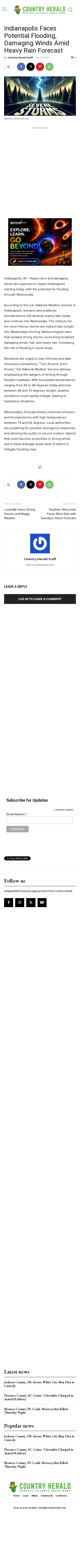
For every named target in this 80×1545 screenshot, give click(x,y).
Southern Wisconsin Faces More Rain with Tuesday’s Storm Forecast (58, 514)
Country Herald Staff (20, 57)
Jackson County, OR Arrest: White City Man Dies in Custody (39, 1384)
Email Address (16, 814)
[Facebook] (21, 67)
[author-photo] (40, 553)
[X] (30, 67)
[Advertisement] (40, 170)
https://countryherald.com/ (40, 564)
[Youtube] (42, 902)
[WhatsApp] (49, 67)
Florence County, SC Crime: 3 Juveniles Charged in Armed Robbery (38, 1397)
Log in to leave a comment (40, 599)
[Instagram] (19, 902)
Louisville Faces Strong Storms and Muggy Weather (19, 514)
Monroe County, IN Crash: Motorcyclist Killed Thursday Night (36, 1411)
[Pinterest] (40, 67)
